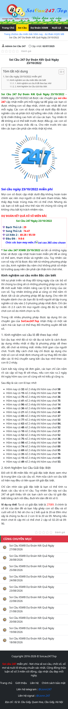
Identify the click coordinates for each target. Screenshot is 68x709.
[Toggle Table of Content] (59, 72)
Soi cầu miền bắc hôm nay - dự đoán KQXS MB (39, 34)
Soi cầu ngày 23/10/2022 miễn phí (23, 76)
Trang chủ (9, 34)
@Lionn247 (45, 689)
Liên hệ (34, 683)
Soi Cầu (22, 27)
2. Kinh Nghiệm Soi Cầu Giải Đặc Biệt (31, 86)
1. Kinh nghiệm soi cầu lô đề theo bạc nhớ (33, 83)
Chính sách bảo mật (53, 683)
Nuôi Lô (56, 27)
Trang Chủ (8, 27)
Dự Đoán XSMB (39, 27)
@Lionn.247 (43, 695)
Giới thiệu (21, 683)
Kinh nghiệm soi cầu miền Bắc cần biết (28, 80)
